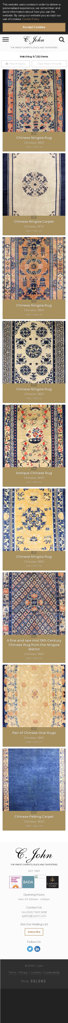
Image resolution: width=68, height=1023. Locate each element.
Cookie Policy (30, 19)
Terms (12, 972)
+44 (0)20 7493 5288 (34, 912)
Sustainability (51, 972)
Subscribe (34, 931)
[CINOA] (40, 881)
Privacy (23, 972)
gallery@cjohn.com (34, 915)
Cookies (36, 972)
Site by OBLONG (34, 981)
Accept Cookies (34, 27)
